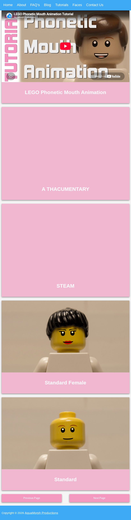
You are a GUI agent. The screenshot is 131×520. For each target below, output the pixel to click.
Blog (47, 5)
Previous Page (31, 498)
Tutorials (61, 5)
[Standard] (65, 488)
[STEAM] (65, 295)
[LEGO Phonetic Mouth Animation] (65, 101)
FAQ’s (35, 5)
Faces (77, 5)
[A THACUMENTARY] (65, 198)
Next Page (99, 498)
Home (8, 5)
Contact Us (94, 5)
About (21, 5)
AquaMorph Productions (41, 513)
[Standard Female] (65, 392)
